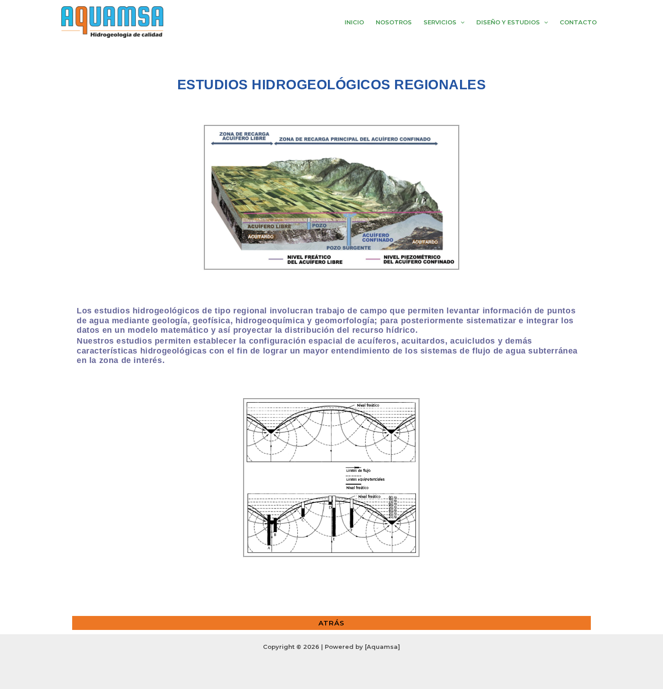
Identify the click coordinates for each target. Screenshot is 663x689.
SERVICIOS (440, 22)
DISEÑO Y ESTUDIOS (508, 22)
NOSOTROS (394, 22)
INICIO (354, 22)
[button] (460, 22)
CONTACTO (578, 22)
